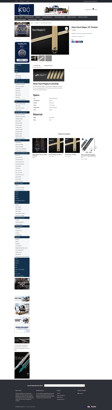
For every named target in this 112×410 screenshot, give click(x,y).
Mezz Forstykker (18, 167)
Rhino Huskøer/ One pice (20, 191)
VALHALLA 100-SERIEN (19, 146)
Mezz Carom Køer (19, 172)
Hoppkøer (17, 195)
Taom (16, 266)
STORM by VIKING (19, 129)
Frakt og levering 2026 (29, 18)
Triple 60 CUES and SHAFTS (19, 83)
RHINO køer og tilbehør (19, 185)
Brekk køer (17, 193)
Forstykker (17, 204)
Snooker (16, 197)
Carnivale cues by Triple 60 (20, 86)
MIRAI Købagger (18, 77)
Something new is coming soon (21, 152)
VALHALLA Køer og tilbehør (21, 21)
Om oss (21, 18)
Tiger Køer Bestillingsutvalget (21, 105)
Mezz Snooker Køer (19, 174)
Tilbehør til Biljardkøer (19, 228)
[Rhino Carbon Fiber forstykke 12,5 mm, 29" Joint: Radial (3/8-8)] (88, 147)
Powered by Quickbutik (30, 408)
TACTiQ (17, 75)
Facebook (81, 395)
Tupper (16, 81)
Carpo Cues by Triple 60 (20, 88)
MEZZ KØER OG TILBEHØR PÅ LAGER (21, 154)
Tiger (16, 103)
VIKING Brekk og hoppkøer (20, 139)
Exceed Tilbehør (18, 180)
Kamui (16, 269)
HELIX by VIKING (18, 122)
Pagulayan (17, 264)
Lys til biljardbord (19, 247)
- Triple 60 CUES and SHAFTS (59, 18)
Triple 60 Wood (18, 96)
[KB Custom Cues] (26, 10)
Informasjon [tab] (37, 67)
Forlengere (17, 234)
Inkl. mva (22, 1)
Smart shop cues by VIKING (20, 116)
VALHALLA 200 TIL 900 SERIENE (21, 150)
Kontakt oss (38, 18)
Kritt (15, 68)
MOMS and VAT (60, 399)
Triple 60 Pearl (18, 94)
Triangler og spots (19, 253)
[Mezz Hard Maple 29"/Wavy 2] (56, 147)
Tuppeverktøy (18, 230)
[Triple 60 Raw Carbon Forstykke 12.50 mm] (39, 147)
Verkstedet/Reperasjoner (47, 18)
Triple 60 (17, 206)
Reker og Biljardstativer (20, 251)
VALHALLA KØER (18, 142)
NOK (27, 1)
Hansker (16, 71)
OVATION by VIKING (19, 124)
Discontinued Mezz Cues (20, 176)
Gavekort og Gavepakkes (19, 277)
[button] (96, 149)
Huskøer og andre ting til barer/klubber (22, 258)
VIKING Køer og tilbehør (83, 18)
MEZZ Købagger (18, 79)
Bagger (16, 73)
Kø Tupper (41, 21)
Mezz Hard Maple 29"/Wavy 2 (55, 156)
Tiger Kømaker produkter (20, 109)
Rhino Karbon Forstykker (20, 189)
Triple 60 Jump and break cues (21, 101)
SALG (16, 273)
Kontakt (58, 395)
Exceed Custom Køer (19, 182)
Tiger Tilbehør (18, 107)
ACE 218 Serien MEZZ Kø (20, 163)
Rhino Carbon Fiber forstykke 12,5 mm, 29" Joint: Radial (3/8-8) (88, 158)
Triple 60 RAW (18, 92)
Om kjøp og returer (60, 401)
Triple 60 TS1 (18, 98)
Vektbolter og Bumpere (20, 223)
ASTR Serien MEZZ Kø (19, 161)
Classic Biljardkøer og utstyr (20, 202)
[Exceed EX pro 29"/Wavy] (72, 147)
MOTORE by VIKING (19, 133)
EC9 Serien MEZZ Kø (19, 159)
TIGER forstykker (18, 111)
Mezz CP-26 (18, 157)
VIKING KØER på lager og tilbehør (21, 114)
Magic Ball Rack (18, 256)
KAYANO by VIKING (19, 126)
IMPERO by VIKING (19, 137)
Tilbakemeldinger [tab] (48, 67)
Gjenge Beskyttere (19, 236)
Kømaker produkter (19, 225)
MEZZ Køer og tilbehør (71, 18)
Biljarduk (17, 243)
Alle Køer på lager (18, 66)
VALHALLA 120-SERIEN (19, 148)
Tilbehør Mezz (18, 169)
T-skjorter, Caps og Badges (19, 271)
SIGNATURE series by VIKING (20, 118)
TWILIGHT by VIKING (19, 131)
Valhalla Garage (18, 144)
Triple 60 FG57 (18, 90)
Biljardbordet (17, 238)
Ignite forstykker (18, 178)
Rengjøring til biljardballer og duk (21, 249)
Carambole (17, 200)
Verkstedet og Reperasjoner (19, 219)
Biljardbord (17, 241)
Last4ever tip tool (19, 232)
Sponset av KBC (17, 275)
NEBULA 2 (17, 187)
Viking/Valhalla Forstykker (20, 215)
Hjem (17, 18)
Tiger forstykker (18, 213)
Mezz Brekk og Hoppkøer (20, 165)
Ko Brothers (17, 262)
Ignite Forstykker (18, 210)
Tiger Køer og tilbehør (32, 21)
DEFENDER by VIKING (19, 120)
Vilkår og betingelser (61, 397)
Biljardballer (18, 245)
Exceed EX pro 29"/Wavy (70, 156)
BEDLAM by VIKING (19, 135)
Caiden (16, 260)
